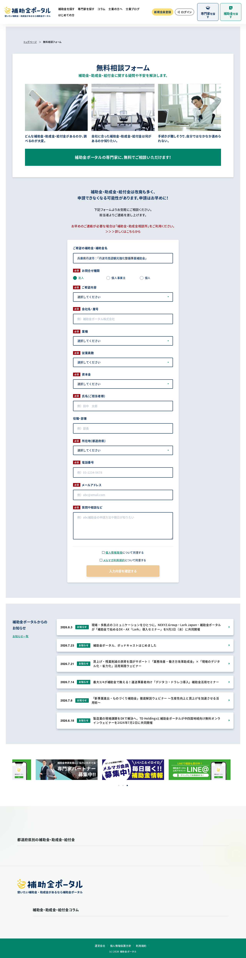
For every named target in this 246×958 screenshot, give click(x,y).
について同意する (125, 552)
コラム (101, 9)
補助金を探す (66, 9)
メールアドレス (92, 485)
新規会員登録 (162, 12)
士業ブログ (133, 9)
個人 (147, 278)
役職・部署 (80, 418)
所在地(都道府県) (94, 441)
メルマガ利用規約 (114, 560)
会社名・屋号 (90, 309)
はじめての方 (66, 15)
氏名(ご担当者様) (93, 396)
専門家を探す (86, 9)
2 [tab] (123, 785)
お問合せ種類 (91, 271)
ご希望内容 (89, 287)
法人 (81, 278)
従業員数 (88, 353)
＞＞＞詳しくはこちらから (123, 231)
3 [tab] (127, 785)
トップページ (30, 42)
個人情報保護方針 (120, 945)
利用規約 (141, 945)
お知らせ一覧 (20, 636)
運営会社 (100, 945)
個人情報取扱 (114, 552)
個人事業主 (118, 278)
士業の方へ (115, 9)
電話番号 (88, 462)
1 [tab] (118, 785)
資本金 (86, 374)
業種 (85, 331)
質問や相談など (92, 507)
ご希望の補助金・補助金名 (90, 248)
